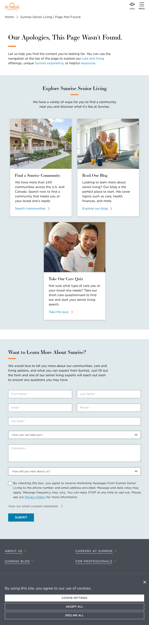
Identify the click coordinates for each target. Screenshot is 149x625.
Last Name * (88, 393)
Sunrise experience (49, 63)
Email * (16, 407)
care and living (93, 58)
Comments (18, 448)
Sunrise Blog (17, 561)
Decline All (74, 615)
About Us (14, 551)
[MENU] (141, 4)
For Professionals (93, 561)
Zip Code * (18, 421)
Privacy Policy (35, 497)
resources (88, 63)
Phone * (85, 407)
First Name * (19, 393)
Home (9, 17)
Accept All (74, 606)
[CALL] (132, 4)
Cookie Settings (74, 597)
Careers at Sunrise (94, 551)
